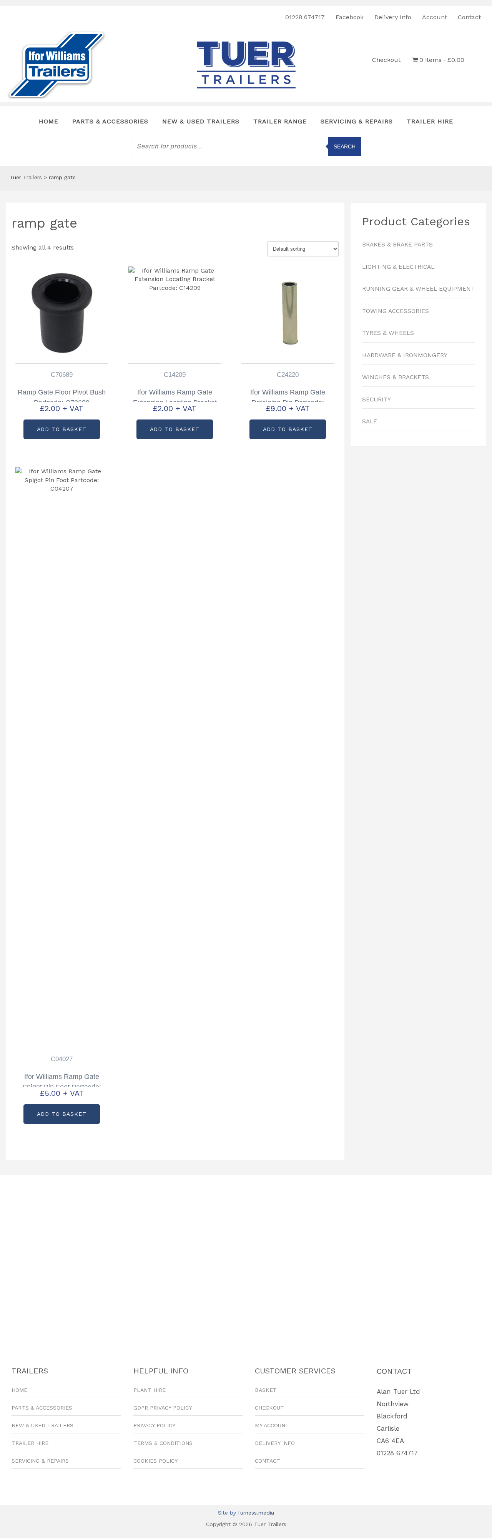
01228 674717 (305, 17)
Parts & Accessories (110, 121)
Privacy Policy (154, 1425)
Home (48, 121)
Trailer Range (280, 121)
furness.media (256, 1513)
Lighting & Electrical (398, 266)
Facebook (350, 17)
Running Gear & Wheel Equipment (418, 288)
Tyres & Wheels (388, 333)
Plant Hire (149, 1390)
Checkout (386, 59)
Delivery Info (392, 17)
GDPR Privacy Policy (162, 1408)
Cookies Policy (155, 1461)
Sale (369, 421)
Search (345, 146)
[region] (418, 538)
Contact (469, 17)
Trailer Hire (430, 121)
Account (434, 17)
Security (376, 399)
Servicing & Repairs (357, 121)
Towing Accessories (395, 311)
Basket (266, 1390)
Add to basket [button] (61, 429)
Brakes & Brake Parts (397, 244)
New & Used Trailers (200, 121)
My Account (272, 1425)
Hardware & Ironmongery (404, 355)
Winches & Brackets (395, 377)
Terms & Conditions (163, 1443)
